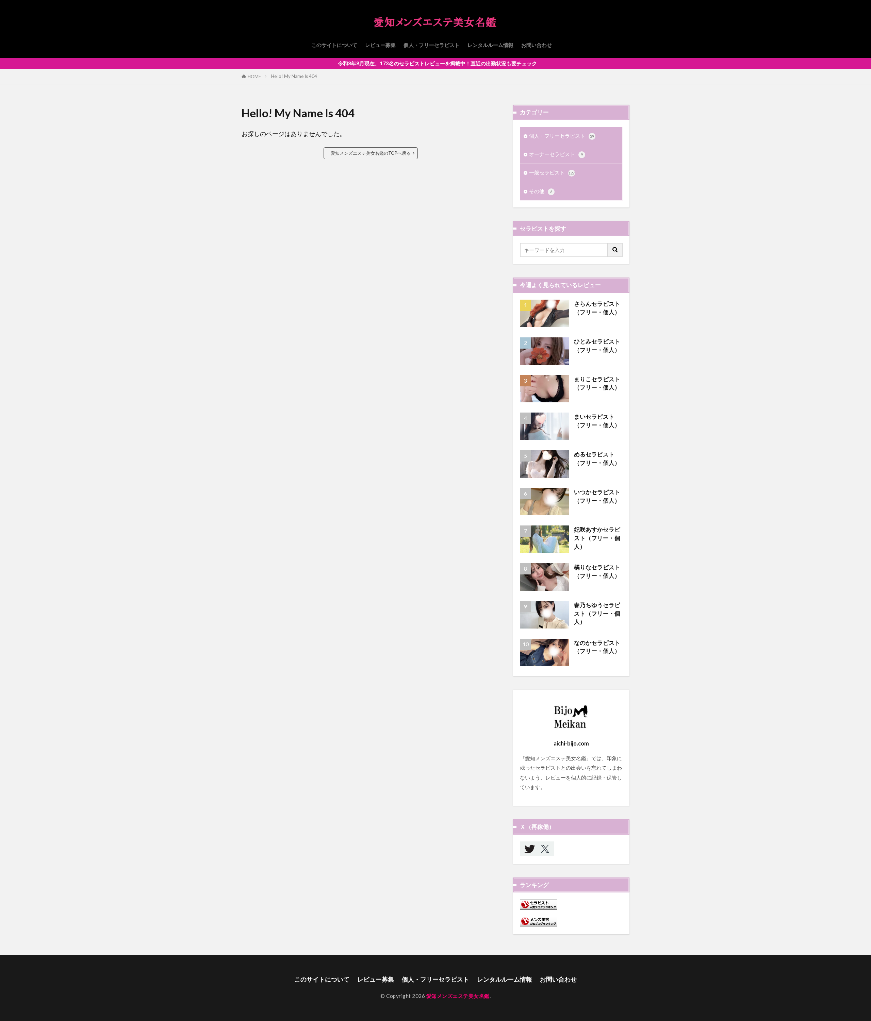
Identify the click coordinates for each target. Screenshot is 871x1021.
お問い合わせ (536, 45)
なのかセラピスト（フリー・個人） (597, 647)
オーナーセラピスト (556, 154)
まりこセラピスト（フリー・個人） (597, 383)
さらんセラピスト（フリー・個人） (597, 308)
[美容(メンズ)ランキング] (538, 924)
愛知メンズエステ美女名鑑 (458, 996)
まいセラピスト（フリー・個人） (597, 421)
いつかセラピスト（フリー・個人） (597, 496)
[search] (615, 250)
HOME (254, 76)
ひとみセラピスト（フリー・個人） (597, 345)
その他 (540, 191)
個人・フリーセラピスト (432, 45)
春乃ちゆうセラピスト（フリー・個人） (597, 613)
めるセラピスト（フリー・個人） (597, 458)
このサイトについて (334, 45)
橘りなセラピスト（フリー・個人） (597, 571)
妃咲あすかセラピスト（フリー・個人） (597, 538)
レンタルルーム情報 (490, 45)
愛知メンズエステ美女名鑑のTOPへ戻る (371, 153)
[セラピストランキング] (538, 908)
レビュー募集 (380, 45)
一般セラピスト (552, 172)
